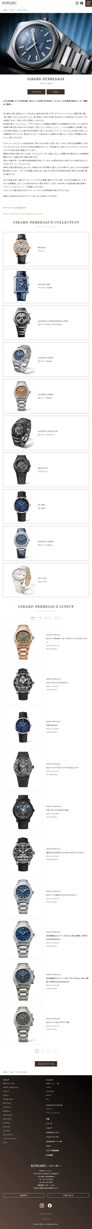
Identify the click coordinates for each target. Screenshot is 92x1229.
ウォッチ (12, 10)
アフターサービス (52, 1137)
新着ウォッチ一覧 (8, 1083)
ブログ (48, 1146)
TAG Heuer (7, 1107)
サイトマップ (46, 1219)
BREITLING (7, 1103)
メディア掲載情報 (52, 1150)
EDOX (5, 1142)
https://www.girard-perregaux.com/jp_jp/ (23, 213)
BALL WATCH (8, 1135)
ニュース (49, 1123)
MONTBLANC (7, 1115)
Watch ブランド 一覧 (46, 1064)
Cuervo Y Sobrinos (10, 1138)
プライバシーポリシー (46, 1214)
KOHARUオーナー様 (54, 1141)
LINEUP (55, 92)
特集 (47, 1119)
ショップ (49, 1128)
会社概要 (49, 1155)
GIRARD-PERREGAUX (10, 1087)
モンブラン (49, 1109)
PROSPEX (6, 1123)
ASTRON (6, 1131)
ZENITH (6, 1095)
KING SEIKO (7, 1119)
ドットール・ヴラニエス (53, 1113)
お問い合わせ (68, 1195)
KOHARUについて (53, 1132)
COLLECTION (36, 92)
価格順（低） (58, 617)
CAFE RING (50, 1091)
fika (47, 1099)
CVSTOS (6, 1091)
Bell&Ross (7, 1111)
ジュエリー (50, 1080)
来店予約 (23, 1195)
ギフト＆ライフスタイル (54, 1105)
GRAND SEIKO (8, 1099)
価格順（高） (48, 617)
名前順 (39, 617)
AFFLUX (48, 1095)
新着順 (32, 617)
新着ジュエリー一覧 (52, 1083)
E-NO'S (48, 1087)
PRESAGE (6, 1127)
